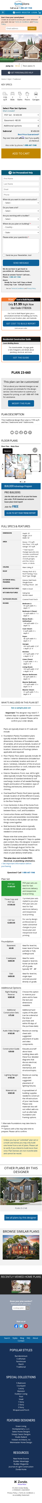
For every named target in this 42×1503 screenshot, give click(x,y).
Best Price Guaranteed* (28, 134)
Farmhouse (21, 1361)
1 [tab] (19, 64)
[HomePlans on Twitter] (21, 1326)
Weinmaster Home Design (21, 1442)
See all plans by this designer (21, 1217)
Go (27, 1308)
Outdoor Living (21, 1394)
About (35, 1338)
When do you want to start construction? (20, 199)
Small (21, 1399)
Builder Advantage (21, 1461)
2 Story (21, 1404)
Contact (21, 1341)
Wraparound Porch (21, 1410)
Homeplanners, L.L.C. (21, 1429)
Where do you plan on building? (17, 223)
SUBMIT (32, 28)
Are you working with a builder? (16, 215)
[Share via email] (12, 432)
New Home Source (21, 1458)
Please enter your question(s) (16, 237)
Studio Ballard (21, 1437)
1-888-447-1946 (21, 8)
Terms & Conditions (22, 22)
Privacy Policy (31, 288)
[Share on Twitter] (25, 432)
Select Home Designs (21, 1431)
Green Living (21, 1426)
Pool (21, 1396)
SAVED (18, 12)
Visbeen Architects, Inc (21, 1439)
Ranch (21, 1364)
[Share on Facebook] (21, 432)
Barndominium (21, 1356)
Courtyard (21, 1386)
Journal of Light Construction (21, 1466)
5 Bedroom (21, 1383)
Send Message (21, 262)
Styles (15, 1338)
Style (9, 79)
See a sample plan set (21, 708)
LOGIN (34, 12)
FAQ (28, 1338)
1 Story (21, 1402)
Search (7, 1338)
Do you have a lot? (10, 207)
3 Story (21, 1407)
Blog (22, 1338)
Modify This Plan (21, 403)
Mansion (21, 1391)
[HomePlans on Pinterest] (25, 1326)
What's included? (9, 111)
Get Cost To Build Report (21, 323)
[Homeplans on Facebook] (16, 1326)
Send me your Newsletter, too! (18, 255)
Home (3, 79)
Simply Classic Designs (21, 1434)
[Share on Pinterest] (30, 432)
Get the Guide (21, 357)
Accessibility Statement (21, 1495)
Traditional (17, 79)
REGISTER (26, 12)
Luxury (21, 1388)
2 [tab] (23, 64)
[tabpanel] (21, 48)
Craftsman (21, 1359)
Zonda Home (21, 1469)
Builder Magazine (21, 1464)
